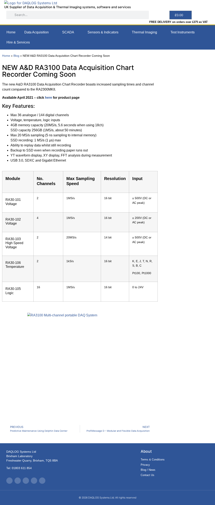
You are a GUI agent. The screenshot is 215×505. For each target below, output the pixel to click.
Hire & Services (18, 42)
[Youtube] (26, 480)
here (48, 97)
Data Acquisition (36, 32)
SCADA (68, 32)
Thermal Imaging (144, 32)
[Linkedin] (34, 480)
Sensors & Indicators (103, 32)
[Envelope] (42, 480)
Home (11, 32)
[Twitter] (9, 480)
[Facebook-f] (17, 480)
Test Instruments (182, 32)
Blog (16, 55)
